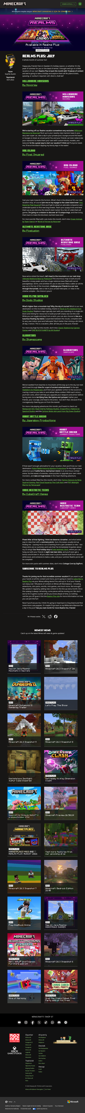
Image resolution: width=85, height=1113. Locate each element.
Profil (40, 1069)
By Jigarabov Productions (39, 420)
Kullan (40, 1072)
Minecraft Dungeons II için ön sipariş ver (52, 11)
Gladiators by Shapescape (32, 390)
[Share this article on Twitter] (43, 616)
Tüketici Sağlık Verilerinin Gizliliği (31, 1106)
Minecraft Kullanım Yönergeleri (34, 1089)
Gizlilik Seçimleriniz (41, 1108)
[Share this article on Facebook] (55, 616)
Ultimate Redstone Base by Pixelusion (37, 279)
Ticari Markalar (59, 1106)
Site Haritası (42, 1058)
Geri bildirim (42, 1056)
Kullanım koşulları (48, 1106)
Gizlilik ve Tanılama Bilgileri (13, 1106)
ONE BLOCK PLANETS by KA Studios (45, 330)
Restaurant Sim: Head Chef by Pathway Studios (40, 409)
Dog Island (28, 150)
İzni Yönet (48, 1089)
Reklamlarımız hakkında (12, 1108)
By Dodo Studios (32, 300)
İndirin (40, 1061)
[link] (19, 1022)
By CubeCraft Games (35, 494)
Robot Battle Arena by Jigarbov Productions (49, 468)
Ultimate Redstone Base (37, 226)
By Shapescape (32, 339)
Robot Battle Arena (34, 416)
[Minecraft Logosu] (14, 4)
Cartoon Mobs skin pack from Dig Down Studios (61, 411)
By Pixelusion (30, 231)
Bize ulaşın (42, 1063)
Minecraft (28, 1037)
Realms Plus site (53, 596)
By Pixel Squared (33, 154)
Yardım (41, 1053)
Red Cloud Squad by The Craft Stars (50, 482)
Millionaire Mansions (35, 80)
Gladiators (29, 335)
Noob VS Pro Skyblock (35, 296)
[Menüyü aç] (80, 4)
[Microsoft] (72, 1101)
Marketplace (42, 1037)
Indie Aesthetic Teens (35, 489)
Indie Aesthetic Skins (60, 549)
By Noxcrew (29, 85)
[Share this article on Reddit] (50, 616)
